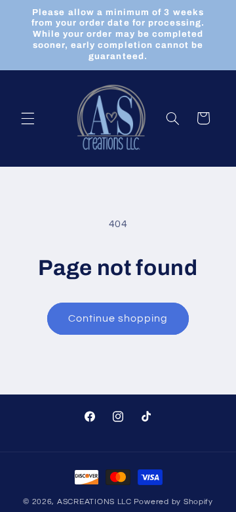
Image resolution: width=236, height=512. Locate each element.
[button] (27, 118)
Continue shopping (118, 318)
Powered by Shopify (173, 501)
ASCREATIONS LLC (94, 501)
